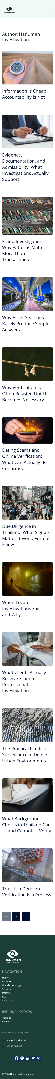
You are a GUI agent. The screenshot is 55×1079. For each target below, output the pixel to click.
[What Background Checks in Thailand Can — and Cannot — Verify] (27, 794)
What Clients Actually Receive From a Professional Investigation (24, 681)
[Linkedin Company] (27, 1058)
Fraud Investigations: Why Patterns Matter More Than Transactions (24, 250)
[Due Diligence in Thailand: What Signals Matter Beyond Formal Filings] (27, 502)
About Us (7, 981)
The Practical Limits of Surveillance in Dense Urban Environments (25, 754)
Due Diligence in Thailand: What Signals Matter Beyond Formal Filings (26, 535)
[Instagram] (22, 1058)
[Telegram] (33, 1058)
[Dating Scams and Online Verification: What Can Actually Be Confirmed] (27, 430)
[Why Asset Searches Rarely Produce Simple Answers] (27, 293)
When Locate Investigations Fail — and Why (23, 608)
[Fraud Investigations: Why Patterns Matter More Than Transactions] (27, 215)
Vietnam (6, 1021)
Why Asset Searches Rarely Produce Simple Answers (25, 323)
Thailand (6, 1017)
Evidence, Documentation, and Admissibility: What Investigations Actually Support (25, 167)
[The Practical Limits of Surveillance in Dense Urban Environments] (27, 724)
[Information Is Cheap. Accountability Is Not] (27, 67)
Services (6, 989)
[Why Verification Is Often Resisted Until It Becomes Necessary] (27, 363)
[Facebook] (16, 1058)
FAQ (4, 996)
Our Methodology (11, 985)
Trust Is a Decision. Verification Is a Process (26, 892)
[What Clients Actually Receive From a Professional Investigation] (27, 648)
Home (5, 977)
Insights (6, 992)
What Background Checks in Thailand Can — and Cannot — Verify (26, 824)
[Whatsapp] (38, 1058)
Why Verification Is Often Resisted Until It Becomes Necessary (25, 393)
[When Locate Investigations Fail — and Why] (27, 578)
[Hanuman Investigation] (9, 8)
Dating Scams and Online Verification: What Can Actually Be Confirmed (24, 459)
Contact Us (8, 1000)
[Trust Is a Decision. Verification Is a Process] (27, 865)
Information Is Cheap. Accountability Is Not (25, 94)
